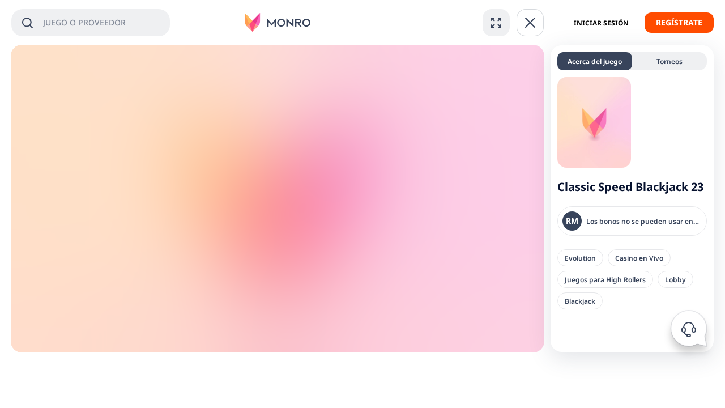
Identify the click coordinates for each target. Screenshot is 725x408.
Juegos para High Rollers (605, 279)
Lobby (675, 279)
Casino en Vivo (639, 257)
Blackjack (580, 300)
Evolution (580, 257)
